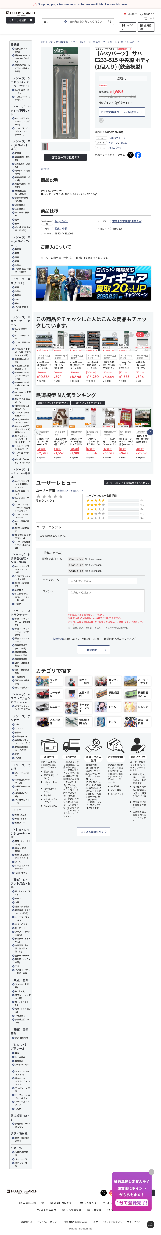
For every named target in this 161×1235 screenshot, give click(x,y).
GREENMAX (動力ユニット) (22, 367)
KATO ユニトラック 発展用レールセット (22, 484)
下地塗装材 (20, 1015)
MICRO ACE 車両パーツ (23, 394)
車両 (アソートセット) (23, 843)
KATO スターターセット (22, 91)
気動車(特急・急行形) (22, 186)
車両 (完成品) (21, 814)
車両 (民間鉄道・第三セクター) (23, 856)
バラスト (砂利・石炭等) (23, 933)
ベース (18, 898)
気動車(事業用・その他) (22, 199)
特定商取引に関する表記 (76, 1221)
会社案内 (25, 1221)
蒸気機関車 (20, 204)
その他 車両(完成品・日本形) (23, 229)
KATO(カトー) (117, 138)
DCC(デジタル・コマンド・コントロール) (22, 596)
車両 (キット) (21, 818)
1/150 (124, 143)
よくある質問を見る (92, 831)
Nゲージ (113, 143)
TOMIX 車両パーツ (22, 344)
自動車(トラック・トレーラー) (22, 742)
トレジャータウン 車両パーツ (22, 447)
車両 (17, 1052)
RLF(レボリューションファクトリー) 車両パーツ (23, 439)
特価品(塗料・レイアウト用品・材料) (22, 68)
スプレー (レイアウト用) (23, 996)
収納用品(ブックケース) (22, 781)
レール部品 (20, 1056)
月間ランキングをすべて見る (87, 403)
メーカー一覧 (21, 1159)
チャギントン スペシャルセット (22, 1096)
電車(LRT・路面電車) (22, 172)
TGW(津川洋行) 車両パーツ (22, 414)
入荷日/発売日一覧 (22, 1154)
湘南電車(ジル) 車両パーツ (22, 407)
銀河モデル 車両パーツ (22, 400)
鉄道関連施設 (21, 659)
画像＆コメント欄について (70, 490)
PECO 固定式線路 (22, 529)
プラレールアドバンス (22, 1103)
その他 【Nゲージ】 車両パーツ (22, 461)
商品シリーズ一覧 (22, 1164)
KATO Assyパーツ (22, 337)
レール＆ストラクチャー (22, 867)
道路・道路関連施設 (22, 664)
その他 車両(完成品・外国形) (23, 270)
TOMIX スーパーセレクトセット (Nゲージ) (22, 131)
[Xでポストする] (130, 155)
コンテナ (19, 728)
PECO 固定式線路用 (22, 584)
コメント (48, 591)
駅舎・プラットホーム (22, 640)
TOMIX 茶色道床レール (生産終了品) (23, 544)
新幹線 (18, 153)
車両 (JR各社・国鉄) (22, 849)
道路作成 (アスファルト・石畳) (23, 912)
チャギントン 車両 (22, 1090)
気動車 (18, 265)
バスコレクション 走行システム (22, 708)
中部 (64, 228)
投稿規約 (58, 639)
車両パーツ (20, 822)
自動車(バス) (21, 736)
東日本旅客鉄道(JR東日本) (127, 221)
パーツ (18, 861)
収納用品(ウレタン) (22, 788)
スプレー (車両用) (22, 986)
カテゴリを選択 (17, 20)
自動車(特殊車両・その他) (21, 748)
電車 (17, 261)
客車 (17, 219)
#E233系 (45, 169)
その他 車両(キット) (23, 309)
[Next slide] (150, 432)
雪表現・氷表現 (22, 955)
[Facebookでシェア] (138, 155)
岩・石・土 (20, 928)
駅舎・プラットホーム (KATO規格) (22, 621)
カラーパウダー (22, 923)
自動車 (18, 732)
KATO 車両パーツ (22, 330)
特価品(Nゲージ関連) (22, 50)
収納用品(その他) (21, 795)
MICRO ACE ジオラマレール (23, 536)
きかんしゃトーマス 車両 (22, 1073)
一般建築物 (20, 676)
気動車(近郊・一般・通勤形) (22, 192)
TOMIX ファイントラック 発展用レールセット (22, 507)
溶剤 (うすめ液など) (23, 1010)
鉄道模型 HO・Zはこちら (22, 1125)
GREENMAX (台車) (22, 360)
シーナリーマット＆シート (22, 918)
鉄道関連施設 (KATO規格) (21, 647)
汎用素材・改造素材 (22, 682)
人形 (17, 724)
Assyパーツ (115, 147)
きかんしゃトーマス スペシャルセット (22, 1081)
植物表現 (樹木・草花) (23, 940)
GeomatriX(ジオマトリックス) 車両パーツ (22, 429)
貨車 (17, 223)
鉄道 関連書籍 (21, 1037)
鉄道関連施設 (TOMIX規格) (21, 653)
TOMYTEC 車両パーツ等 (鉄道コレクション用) (23, 352)
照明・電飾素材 (22, 687)
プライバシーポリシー (48, 1221)
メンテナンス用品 (22, 774)
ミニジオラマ (21, 872)
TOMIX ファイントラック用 (22, 578)
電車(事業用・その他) (22, 179)
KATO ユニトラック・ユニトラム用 (22, 569)
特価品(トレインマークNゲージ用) (22, 58)
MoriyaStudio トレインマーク (22, 421)
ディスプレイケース (22, 801)
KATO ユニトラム (22, 499)
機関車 (18, 249)
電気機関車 (20, 208)
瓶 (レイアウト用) (22, 1003)
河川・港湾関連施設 (22, 671)
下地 (17, 902)
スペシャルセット (22, 1066)
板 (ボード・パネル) (23, 893)
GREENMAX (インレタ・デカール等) (22, 375)
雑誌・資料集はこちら (22, 1139)
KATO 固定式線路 (22, 523)
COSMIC (19, 589)
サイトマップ (133, 1221)
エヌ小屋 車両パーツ (22, 454)
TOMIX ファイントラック (22, 516)
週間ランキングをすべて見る (52, 403)
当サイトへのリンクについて (107, 1221)
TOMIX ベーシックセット (22, 98)
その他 (18, 603)
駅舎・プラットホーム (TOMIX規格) (22, 631)
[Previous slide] (37, 432)
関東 (57, 228)
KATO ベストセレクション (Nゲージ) (22, 121)
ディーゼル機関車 (22, 214)
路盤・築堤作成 (22, 906)
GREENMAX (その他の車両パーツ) (22, 385)
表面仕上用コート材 (22, 1021)
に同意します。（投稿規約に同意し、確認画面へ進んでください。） (95, 638)
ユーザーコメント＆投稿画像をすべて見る (126, 482)
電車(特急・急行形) (22, 158)
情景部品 (19, 1060)
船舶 (17, 754)
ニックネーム (50, 580)
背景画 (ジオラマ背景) (23, 961)
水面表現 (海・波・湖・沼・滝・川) (22, 948)
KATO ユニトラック (22, 492)
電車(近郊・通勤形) (22, 165)
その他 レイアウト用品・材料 (22, 972)
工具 (17, 966)
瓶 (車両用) (20, 991)
